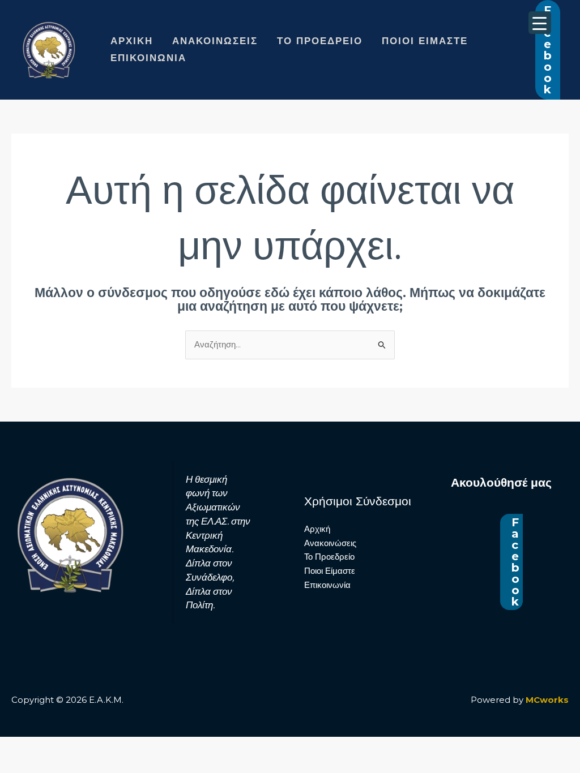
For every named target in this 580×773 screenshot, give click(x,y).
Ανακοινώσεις (215, 41)
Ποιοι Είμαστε (425, 41)
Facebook (515, 562)
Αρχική (131, 41)
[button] (547, 50)
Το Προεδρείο (319, 41)
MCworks (547, 699)
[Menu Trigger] (539, 22)
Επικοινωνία (148, 58)
